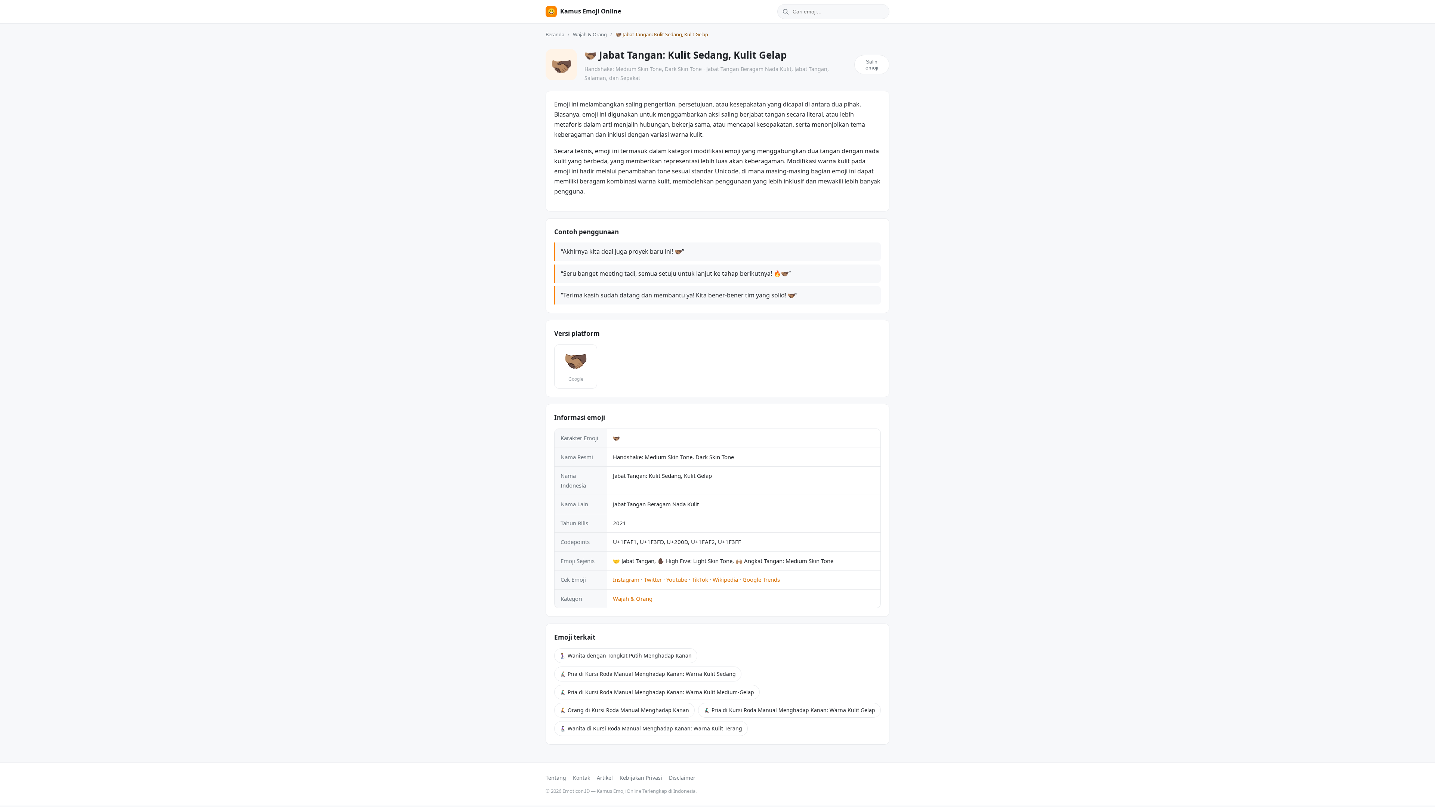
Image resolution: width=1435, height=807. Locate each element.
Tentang (556, 777)
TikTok (700, 579)
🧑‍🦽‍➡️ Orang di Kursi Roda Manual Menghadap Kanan (624, 710)
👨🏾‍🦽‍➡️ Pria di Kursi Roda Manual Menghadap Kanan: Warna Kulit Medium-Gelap (657, 692)
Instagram (626, 579)
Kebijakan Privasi (641, 777)
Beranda (555, 34)
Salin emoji (871, 65)
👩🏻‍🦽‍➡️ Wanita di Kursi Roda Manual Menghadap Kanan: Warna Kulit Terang (651, 728)
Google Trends (761, 579)
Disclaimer (682, 777)
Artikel (605, 777)
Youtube (676, 579)
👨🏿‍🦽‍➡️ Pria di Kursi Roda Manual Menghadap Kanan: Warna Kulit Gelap (789, 710)
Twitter (653, 579)
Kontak (581, 777)
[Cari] (784, 11)
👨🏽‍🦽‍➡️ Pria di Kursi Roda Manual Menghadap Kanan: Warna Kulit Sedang (648, 673)
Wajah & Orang (590, 34)
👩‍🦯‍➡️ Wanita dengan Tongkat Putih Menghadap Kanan (626, 655)
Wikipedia (725, 579)
